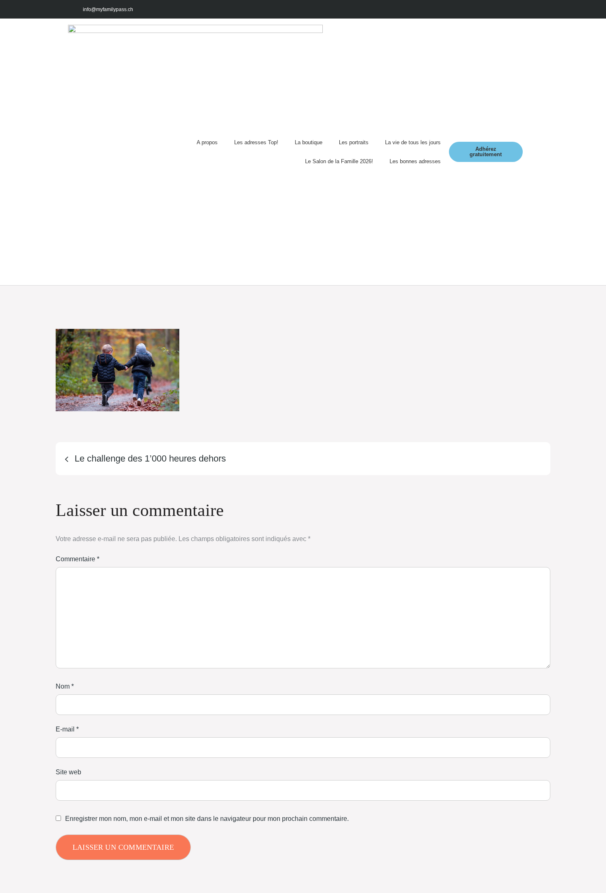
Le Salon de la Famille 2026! (339, 161)
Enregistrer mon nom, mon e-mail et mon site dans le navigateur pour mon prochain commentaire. (207, 819)
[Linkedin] (528, 9)
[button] (530, 152)
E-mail (67, 729)
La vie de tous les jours (413, 142)
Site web (68, 772)
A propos (207, 142)
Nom (65, 686)
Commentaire (77, 559)
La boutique (308, 142)
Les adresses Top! (256, 142)
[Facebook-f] (473, 9)
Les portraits (354, 142)
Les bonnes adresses (415, 161)
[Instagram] (492, 9)
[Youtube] (510, 9)
